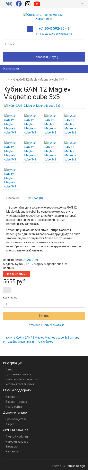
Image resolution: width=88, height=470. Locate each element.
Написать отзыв (53, 325)
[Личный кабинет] (80, 3)
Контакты (12, 396)
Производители (16, 419)
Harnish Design (75, 466)
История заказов (17, 441)
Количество (10, 297)
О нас (9, 369)
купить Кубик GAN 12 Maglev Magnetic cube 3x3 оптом (42, 337)
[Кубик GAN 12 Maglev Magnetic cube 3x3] (44, 106)
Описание (13, 198)
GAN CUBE (32, 259)
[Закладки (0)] (70, 3)
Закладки (12, 446)
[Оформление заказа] (74, 3)
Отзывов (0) (35, 198)
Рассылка (12, 451)
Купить (44, 315)
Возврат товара (16, 401)
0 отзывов (33, 325)
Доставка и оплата (18, 374)
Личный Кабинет (17, 436)
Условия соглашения (20, 384)
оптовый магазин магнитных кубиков (28, 341)
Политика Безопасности (22, 379)
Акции (10, 424)
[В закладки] (7, 290)
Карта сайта (14, 406)
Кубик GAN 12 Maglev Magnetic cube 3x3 (37, 79)
